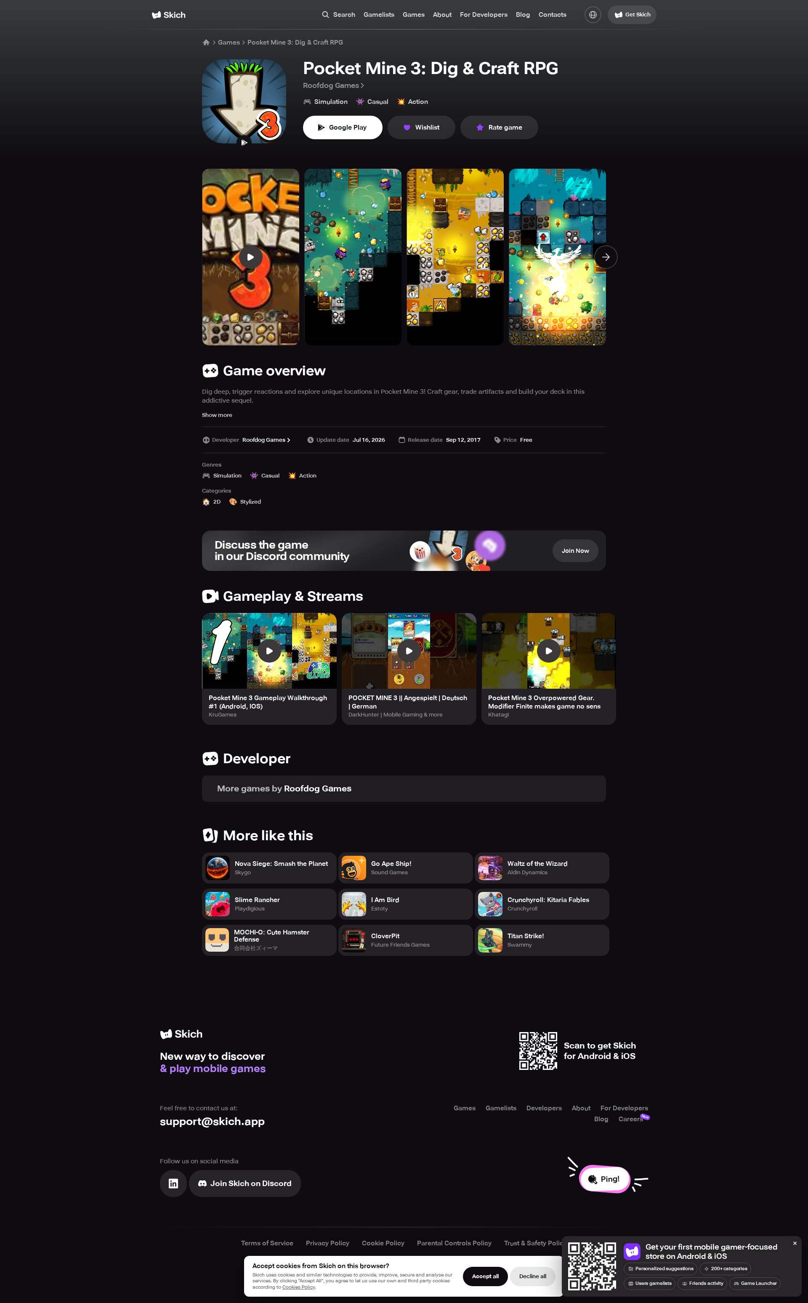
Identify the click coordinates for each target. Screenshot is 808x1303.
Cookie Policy (383, 1243)
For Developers (484, 15)
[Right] (606, 257)
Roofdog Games (331, 85)
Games (414, 15)
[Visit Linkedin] (173, 1183)
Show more (217, 415)
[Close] (794, 1243)
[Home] (169, 15)
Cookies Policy (298, 1287)
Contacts (552, 15)
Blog (523, 15)
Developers (544, 1108)
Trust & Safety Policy (535, 1243)
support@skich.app (212, 1121)
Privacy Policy (327, 1243)
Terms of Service (267, 1243)
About (442, 15)
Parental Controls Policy (454, 1243)
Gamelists (379, 15)
